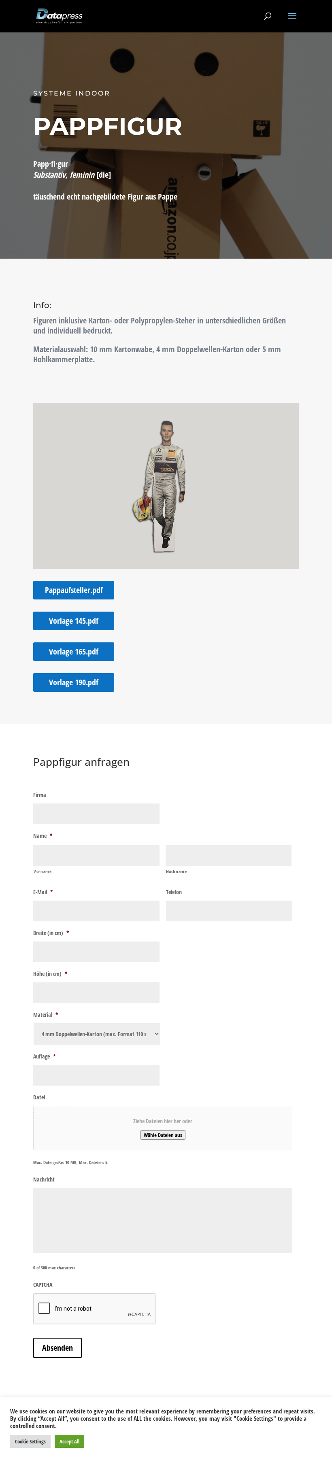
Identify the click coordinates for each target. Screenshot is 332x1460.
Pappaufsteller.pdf (74, 589)
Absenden (57, 1347)
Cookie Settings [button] (30, 1441)
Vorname (43, 871)
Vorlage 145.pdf (73, 620)
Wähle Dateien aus (163, 1135)
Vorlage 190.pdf (73, 682)
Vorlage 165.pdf (73, 651)
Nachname (176, 871)
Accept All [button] (69, 1441)
